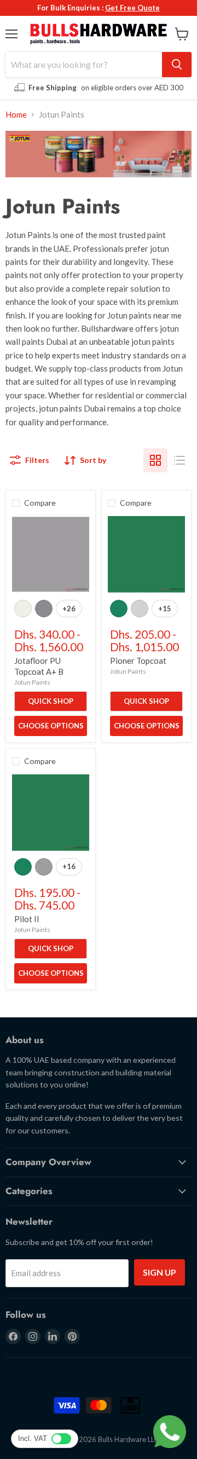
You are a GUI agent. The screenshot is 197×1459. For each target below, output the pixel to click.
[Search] (177, 64)
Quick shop (50, 701)
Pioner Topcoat (138, 660)
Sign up (159, 1272)
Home (16, 114)
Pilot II (26, 919)
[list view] (179, 460)
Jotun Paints (32, 682)
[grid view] (155, 460)
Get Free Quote (132, 7)
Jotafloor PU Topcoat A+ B (38, 666)
